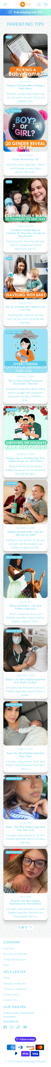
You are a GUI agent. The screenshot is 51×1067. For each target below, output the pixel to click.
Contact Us (10, 1000)
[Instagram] (12, 1027)
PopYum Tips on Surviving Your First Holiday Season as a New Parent (25, 442)
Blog (6, 964)
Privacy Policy (11, 994)
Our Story (9, 948)
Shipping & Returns (14, 983)
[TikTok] (18, 1027)
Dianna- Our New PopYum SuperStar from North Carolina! (25, 663)
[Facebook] (5, 1027)
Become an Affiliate (15, 953)
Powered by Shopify (35, 1061)
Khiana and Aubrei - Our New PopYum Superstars (25, 589)
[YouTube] (25, 1027)
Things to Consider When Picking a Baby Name (25, 69)
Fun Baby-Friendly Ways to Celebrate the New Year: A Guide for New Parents (25, 215)
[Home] (25, 4)
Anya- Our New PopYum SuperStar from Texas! (25, 737)
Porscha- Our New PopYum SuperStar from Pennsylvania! (25, 884)
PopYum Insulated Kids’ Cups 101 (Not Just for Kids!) (25, 515)
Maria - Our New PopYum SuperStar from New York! (25, 810)
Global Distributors (14, 959)
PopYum (19, 1061)
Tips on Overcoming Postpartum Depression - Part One (25, 366)
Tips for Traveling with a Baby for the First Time (25, 290)
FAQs (6, 977)
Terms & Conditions (15, 988)
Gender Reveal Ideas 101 (25, 141)
